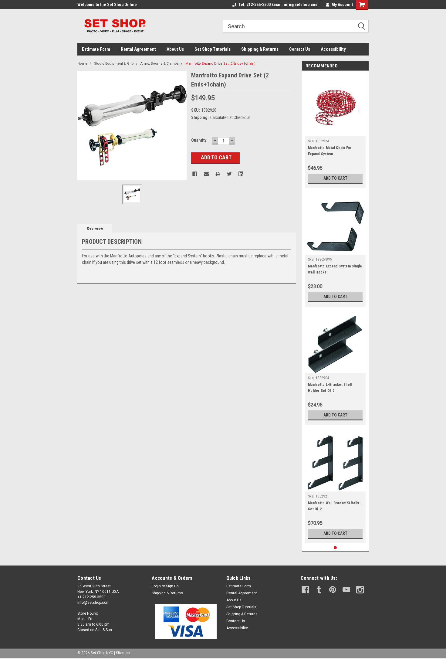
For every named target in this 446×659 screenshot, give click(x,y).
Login (156, 586)
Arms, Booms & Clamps (159, 64)
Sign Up (172, 586)
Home (82, 64)
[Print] (217, 174)
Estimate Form (96, 49)
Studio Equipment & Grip (114, 64)
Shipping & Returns (260, 49)
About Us (175, 49)
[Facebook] (194, 174)
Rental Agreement (138, 49)
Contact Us (299, 49)
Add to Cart (335, 178)
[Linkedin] (240, 174)
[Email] (206, 174)
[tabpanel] (335, 131)
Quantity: (199, 140)
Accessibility (333, 49)
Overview (95, 228)
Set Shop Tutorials (212, 49)
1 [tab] (335, 547)
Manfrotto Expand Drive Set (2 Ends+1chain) (220, 64)
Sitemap (123, 653)
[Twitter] (229, 174)
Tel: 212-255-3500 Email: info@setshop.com (278, 4)
